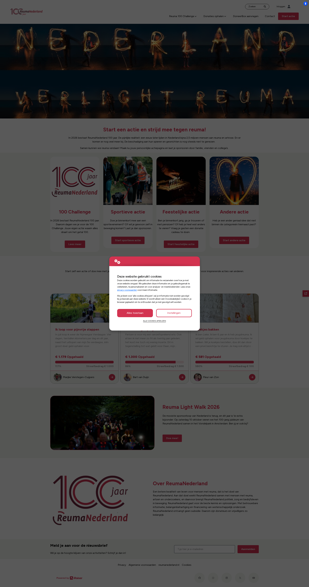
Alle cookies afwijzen (154, 321)
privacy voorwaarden (127, 290)
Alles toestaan (135, 312)
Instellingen (174, 312)
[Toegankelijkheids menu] (305, 3)
